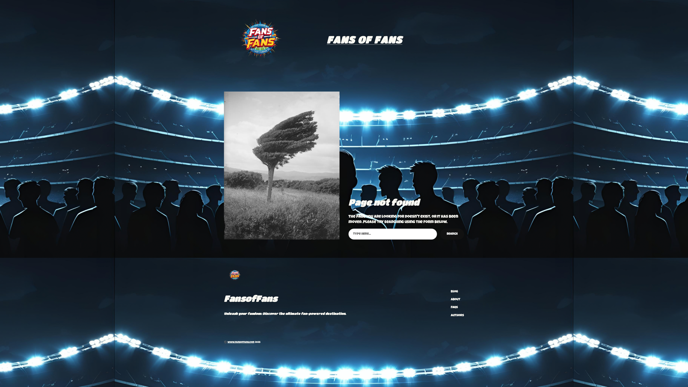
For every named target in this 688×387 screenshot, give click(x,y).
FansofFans (250, 298)
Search (452, 234)
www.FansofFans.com (241, 342)
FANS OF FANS (364, 39)
